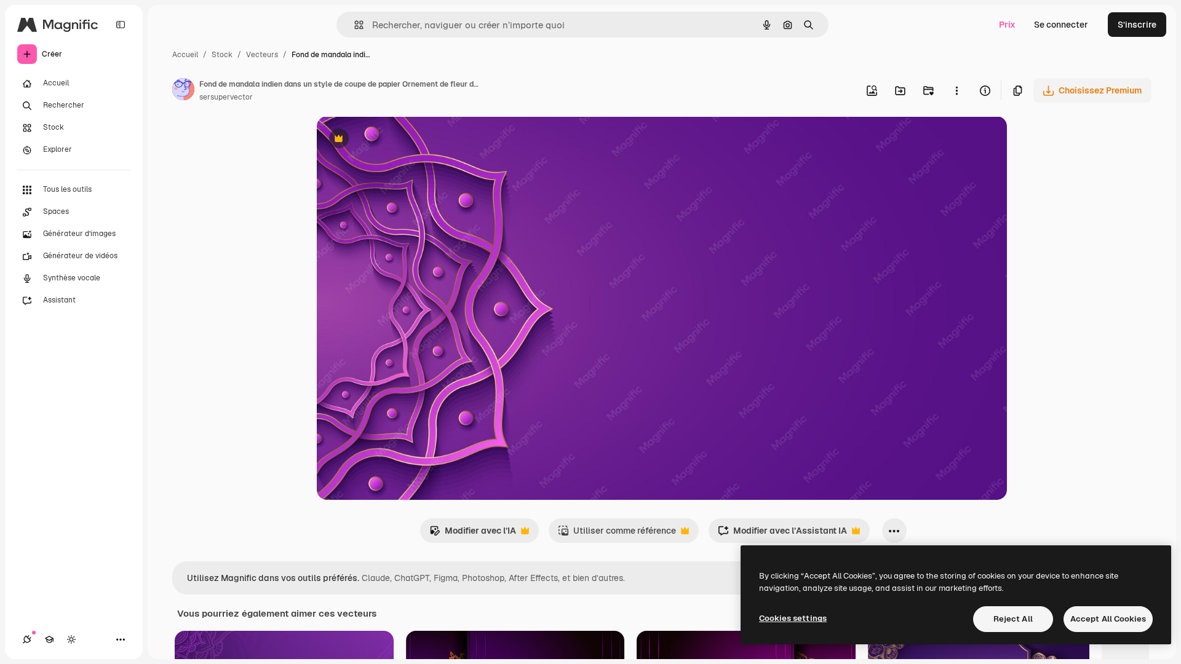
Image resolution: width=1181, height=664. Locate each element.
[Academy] (49, 639)
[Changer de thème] (71, 639)
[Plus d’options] (956, 90)
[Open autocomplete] (354, 25)
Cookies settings (793, 618)
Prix (1007, 24)
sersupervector (226, 97)
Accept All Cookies (1108, 619)
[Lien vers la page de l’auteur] (183, 91)
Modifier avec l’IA (472, 534)
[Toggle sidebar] (120, 24)
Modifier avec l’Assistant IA (782, 534)
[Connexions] (27, 639)
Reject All (1013, 619)
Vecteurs (262, 55)
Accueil (185, 55)
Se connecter (1061, 24)
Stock (222, 55)
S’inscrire (1137, 24)
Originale (398, 140)
